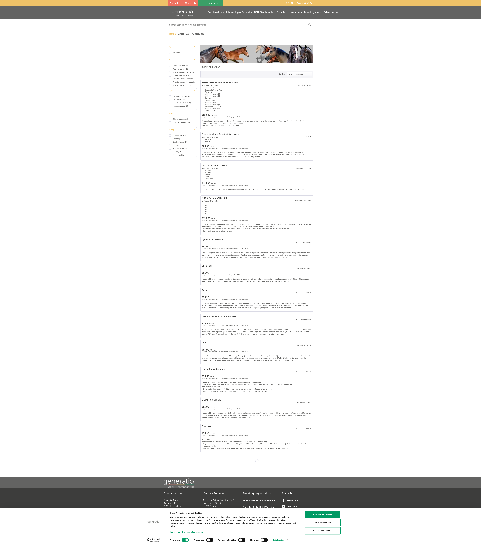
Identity (177, 152)
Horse (177, 53)
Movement (178, 155)
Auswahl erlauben (323, 523)
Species (172, 47)
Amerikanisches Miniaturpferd (184, 82)
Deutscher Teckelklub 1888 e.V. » (258, 507)
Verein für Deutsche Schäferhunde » (259, 502)
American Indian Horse (184, 72)
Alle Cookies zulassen (322, 514)
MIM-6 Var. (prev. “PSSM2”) (214, 198)
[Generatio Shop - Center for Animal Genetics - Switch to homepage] (187, 13)
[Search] (309, 25)
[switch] (209, 540)
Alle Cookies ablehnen (323, 531)
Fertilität (177, 145)
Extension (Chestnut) (211, 400)
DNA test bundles (181, 96)
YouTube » (292, 506)
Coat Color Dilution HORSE (214, 165)
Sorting (282, 74)
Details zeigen (279, 540)
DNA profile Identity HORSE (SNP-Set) (219, 316)
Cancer (177, 139)
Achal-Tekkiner (180, 66)
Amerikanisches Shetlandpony (184, 85)
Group (171, 130)
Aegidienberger (181, 69)
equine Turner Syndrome (213, 369)
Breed (171, 60)
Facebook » (292, 500)
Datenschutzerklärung (192, 532)
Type (171, 91)
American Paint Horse (183, 75)
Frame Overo (208, 426)
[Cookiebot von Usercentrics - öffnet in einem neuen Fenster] (153, 540)
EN (292, 3)
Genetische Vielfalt (182, 103)
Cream (205, 290)
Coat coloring (180, 142)
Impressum (175, 532)
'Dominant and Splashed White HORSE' (220, 83)
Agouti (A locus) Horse (212, 240)
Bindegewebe (179, 135)
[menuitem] (287, 3)
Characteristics (180, 119)
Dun (204, 343)
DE (287, 3)
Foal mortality (180, 148)
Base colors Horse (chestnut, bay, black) (220, 134)
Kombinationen (180, 106)
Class (171, 113)
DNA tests (179, 100)
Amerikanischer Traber (183, 79)
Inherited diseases (181, 122)
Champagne (207, 266)
